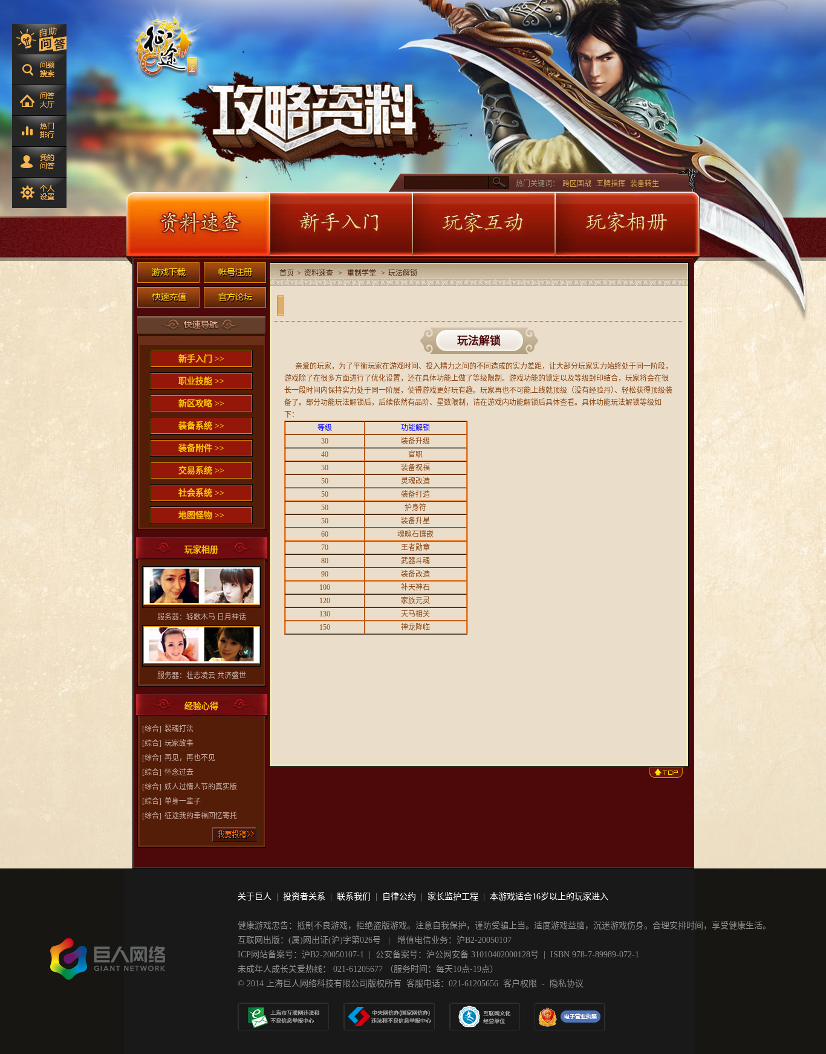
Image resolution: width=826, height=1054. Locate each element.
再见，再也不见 (189, 758)
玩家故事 (178, 743)
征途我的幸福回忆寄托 (200, 816)
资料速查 (197, 224)
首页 (286, 273)
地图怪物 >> (201, 515)
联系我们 (354, 896)
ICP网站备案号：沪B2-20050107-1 (301, 954)
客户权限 (520, 983)
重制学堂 (361, 273)
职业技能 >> (201, 381)
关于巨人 (255, 896)
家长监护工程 (453, 896)
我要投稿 (235, 834)
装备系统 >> (201, 425)
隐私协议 (567, 983)
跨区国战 (576, 183)
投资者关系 (304, 896)
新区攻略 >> (201, 403)
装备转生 (644, 183)
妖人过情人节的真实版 (200, 787)
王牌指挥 (610, 183)
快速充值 (168, 297)
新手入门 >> (201, 358)
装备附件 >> (201, 448)
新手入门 (340, 224)
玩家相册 (627, 224)
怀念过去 (178, 772)
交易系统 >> (201, 470)
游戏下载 (168, 272)
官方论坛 (235, 297)
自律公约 (399, 896)
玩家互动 (483, 224)
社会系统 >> (201, 492)
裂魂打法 (178, 729)
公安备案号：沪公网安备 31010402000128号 (457, 954)
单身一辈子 (182, 801)
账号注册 (235, 272)
